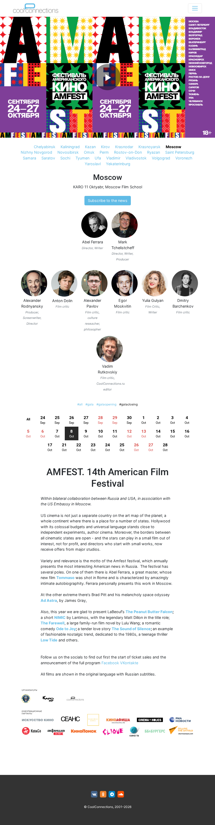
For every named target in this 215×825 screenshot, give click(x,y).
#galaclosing (128, 404)
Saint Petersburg (179, 152)
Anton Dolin (62, 300)
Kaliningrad (70, 146)
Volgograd (161, 158)
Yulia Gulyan (152, 300)
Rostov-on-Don (128, 152)
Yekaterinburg (118, 164)
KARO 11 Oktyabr (88, 187)
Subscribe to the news (107, 200)
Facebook (110, 663)
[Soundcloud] (121, 794)
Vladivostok (136, 158)
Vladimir (113, 158)
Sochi (65, 158)
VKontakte (129, 663)
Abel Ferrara (92, 242)
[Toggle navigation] (195, 8)
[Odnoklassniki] (103, 794)
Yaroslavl (93, 164)
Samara (29, 158)
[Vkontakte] (94, 794)
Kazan (90, 146)
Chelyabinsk (44, 146)
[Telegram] (112, 794)
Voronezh (183, 158)
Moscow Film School (123, 187)
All (28, 419)
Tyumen (82, 158)
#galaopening (106, 404)
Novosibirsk (68, 152)
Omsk (89, 152)
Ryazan (153, 152)
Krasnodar (124, 146)
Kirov (105, 146)
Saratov (48, 158)
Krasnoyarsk (149, 146)
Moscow (173, 146)
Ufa (98, 158)
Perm (104, 152)
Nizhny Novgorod (36, 152)
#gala (89, 404)
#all (80, 404)
